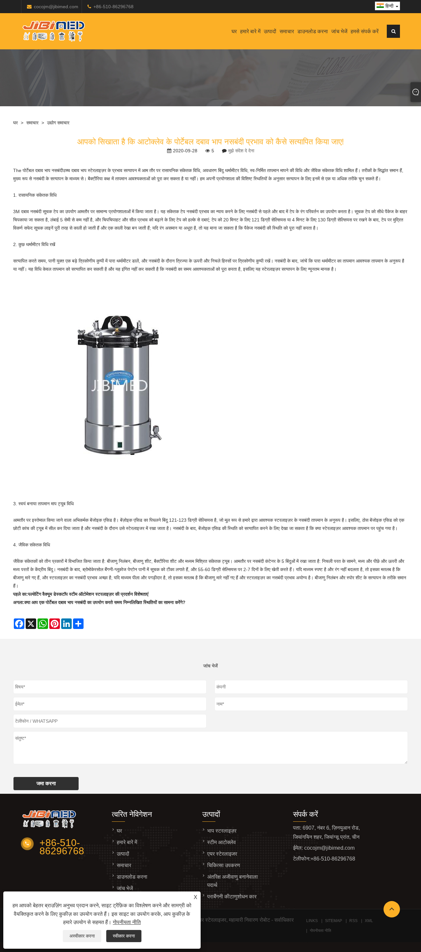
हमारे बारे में (250, 31)
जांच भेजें (339, 31)
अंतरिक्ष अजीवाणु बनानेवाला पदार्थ (232, 881)
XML (369, 920)
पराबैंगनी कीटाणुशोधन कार (232, 896)
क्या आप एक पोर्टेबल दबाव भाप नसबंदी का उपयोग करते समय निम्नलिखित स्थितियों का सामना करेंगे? (105, 602)
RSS (353, 920)
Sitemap (333, 920)
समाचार (287, 31)
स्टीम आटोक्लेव (221, 842)
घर (234, 31)
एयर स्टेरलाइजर (222, 854)
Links (312, 920)
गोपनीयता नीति (127, 922)
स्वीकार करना (124, 936)
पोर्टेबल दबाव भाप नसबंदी (43, 170)
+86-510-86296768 (113, 6)
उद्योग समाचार (58, 122)
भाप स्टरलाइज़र (221, 831)
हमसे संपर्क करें (365, 31)
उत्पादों (270, 31)
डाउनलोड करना (312, 31)
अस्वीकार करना (82, 936)
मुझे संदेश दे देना (241, 150)
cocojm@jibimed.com (56, 6)
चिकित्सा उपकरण (223, 865)
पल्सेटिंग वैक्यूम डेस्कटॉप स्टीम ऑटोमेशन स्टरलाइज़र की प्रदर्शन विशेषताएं (88, 594)
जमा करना (46, 783)
